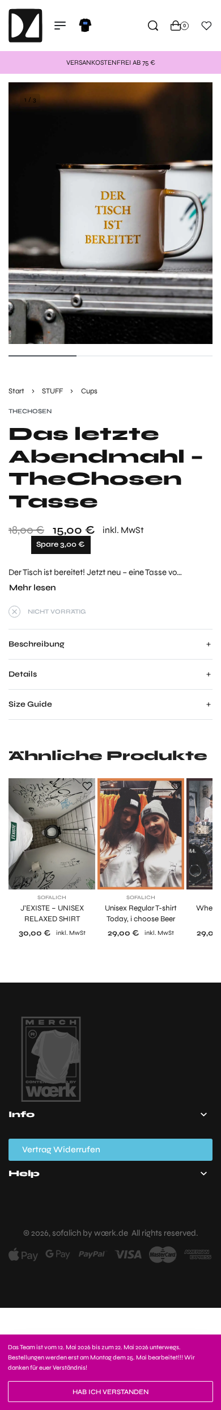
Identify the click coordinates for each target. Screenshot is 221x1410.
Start (16, 391)
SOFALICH (51, 897)
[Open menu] (60, 25)
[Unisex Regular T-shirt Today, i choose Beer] (140, 833)
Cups (89, 391)
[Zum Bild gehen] (42, 355)
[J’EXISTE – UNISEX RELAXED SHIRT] (51, 833)
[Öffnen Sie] (206, 26)
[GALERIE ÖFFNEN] (110, 213)
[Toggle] (32, 588)
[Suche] (153, 25)
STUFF (52, 391)
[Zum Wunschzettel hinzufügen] (87, 786)
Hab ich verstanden (110, 1392)
